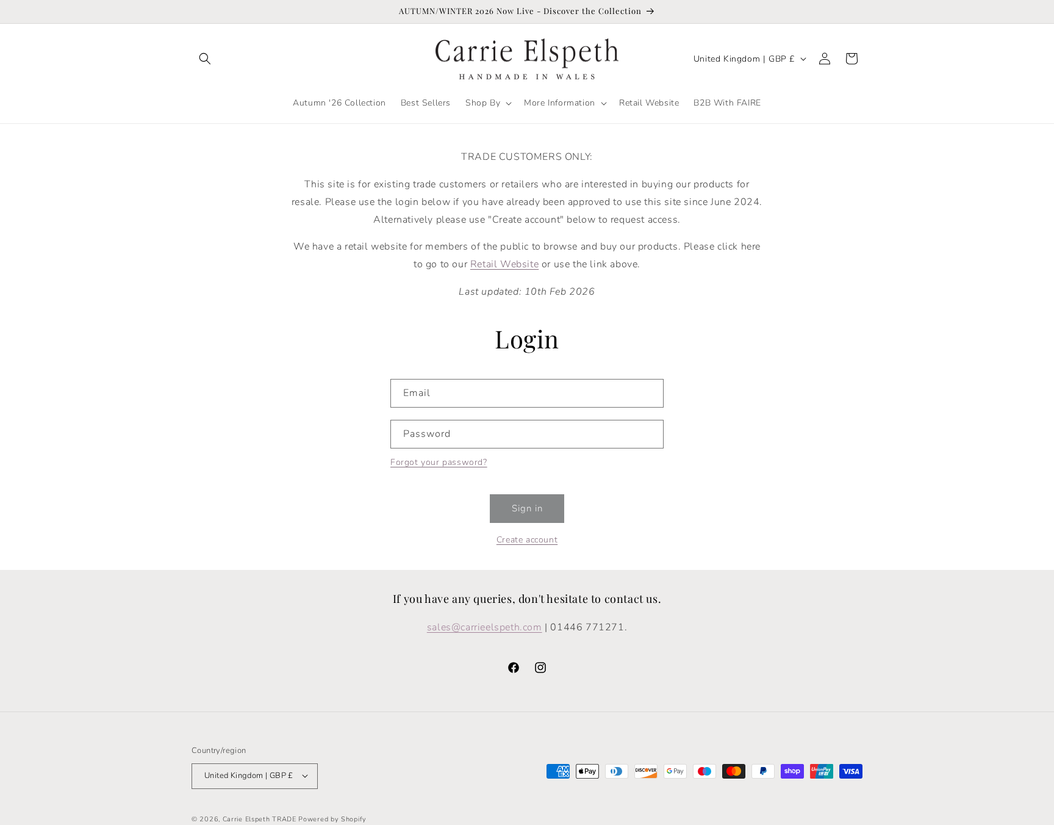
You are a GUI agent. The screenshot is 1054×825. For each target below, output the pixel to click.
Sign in (527, 508)
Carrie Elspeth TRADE (259, 818)
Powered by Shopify (332, 818)
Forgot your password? (438, 462)
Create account (527, 540)
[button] (205, 58)
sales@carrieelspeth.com (484, 626)
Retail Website (504, 264)
